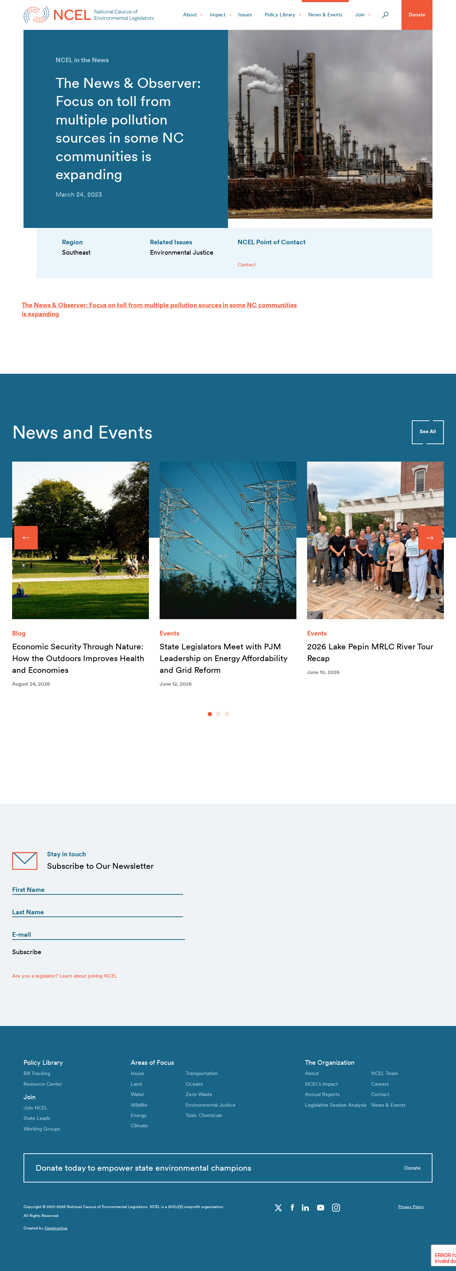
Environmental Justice (210, 1105)
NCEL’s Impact (321, 1084)
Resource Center (43, 1084)
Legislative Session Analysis (335, 1105)
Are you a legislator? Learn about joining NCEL (64, 976)
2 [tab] (218, 714)
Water (137, 1094)
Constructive (56, 1228)
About (190, 14)
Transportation (202, 1073)
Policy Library (280, 14)
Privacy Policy (411, 1206)
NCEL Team (384, 1073)
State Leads (37, 1118)
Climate (139, 1125)
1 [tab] (210, 714)
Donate (417, 14)
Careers (380, 1084)
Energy (139, 1115)
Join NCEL (36, 1108)
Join (360, 14)
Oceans (194, 1084)
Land (136, 1084)
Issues (245, 14)
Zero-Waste (199, 1094)
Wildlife (139, 1105)
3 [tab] (227, 714)
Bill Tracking (37, 1073)
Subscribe (26, 952)
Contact (247, 264)
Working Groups (42, 1129)
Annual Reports (322, 1094)
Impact (218, 14)
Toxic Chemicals (204, 1115)
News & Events (325, 14)
